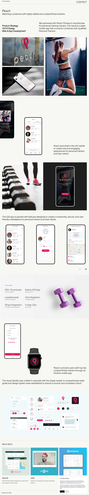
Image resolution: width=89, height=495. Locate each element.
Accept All (62, 491)
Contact (81, 2)
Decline (67, 491)
